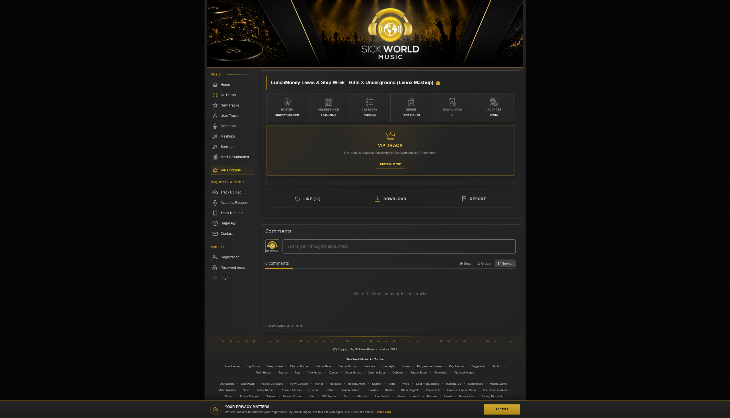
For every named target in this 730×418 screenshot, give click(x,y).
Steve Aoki (433, 390)
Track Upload (231, 192)
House (406, 366)
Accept (502, 409)
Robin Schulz (351, 390)
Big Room (253, 366)
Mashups (228, 136)
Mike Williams (227, 390)
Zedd (346, 396)
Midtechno (440, 372)
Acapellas (228, 126)
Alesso (401, 396)
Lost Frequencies (427, 383)
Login (225, 278)
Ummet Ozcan (292, 396)
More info (384, 412)
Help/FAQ (228, 223)
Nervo (246, 390)
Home (225, 85)
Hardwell (335, 383)
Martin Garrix (498, 383)
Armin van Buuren (425, 396)
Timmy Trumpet (250, 396)
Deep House (274, 366)
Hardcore (369, 366)
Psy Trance (456, 366)
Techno (497, 366)
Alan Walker (382, 396)
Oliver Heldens (291, 390)
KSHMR (377, 383)
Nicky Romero (266, 390)
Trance (283, 372)
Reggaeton (478, 366)
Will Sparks (329, 396)
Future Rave (418, 372)
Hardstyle (388, 366)
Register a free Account (232, 257)
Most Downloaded (235, 157)
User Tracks (230, 116)
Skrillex (389, 390)
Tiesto (229, 396)
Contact (227, 234)
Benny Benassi (492, 396)
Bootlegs (227, 147)
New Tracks (230, 105)
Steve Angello (410, 390)
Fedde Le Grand (272, 383)
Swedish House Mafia (461, 390)
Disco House (353, 372)
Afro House (314, 372)
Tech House (264, 372)
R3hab (330, 390)
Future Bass (324, 366)
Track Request (232, 213)
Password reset (233, 268)
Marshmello (475, 383)
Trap (298, 372)
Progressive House (429, 366)
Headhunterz (356, 383)
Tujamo (271, 396)
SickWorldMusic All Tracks (365, 359)
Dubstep (398, 372)
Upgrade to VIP (390, 163)
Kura (392, 383)
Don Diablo (227, 383)
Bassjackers (467, 396)
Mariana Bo (453, 383)
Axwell (448, 396)
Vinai (312, 396)
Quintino (314, 390)
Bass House (232, 366)
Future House (347, 366)
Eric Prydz (247, 383)
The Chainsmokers (495, 390)
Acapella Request (234, 203)
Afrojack (362, 396)
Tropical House (464, 372)
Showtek (372, 390)
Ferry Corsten (299, 383)
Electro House (299, 366)
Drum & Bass (377, 372)
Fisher (319, 383)
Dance (333, 372)
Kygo (405, 383)
